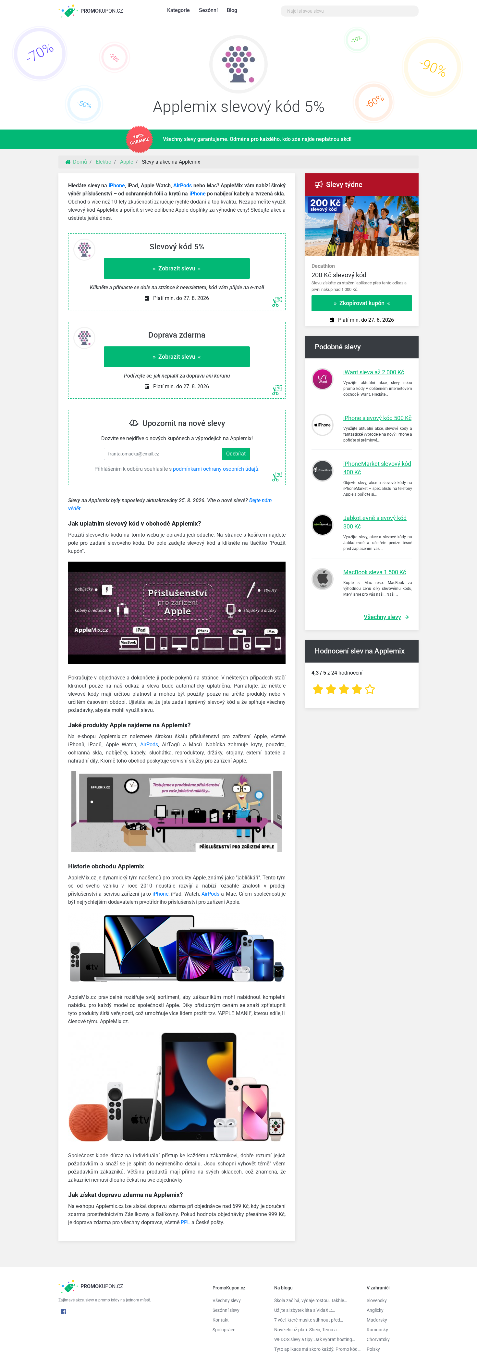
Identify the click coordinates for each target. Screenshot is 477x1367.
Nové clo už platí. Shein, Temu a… (307, 1329)
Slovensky (377, 1300)
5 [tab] (375, 202)
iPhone (117, 185)
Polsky (373, 1349)
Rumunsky (377, 1329)
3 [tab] (355, 202)
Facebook (63, 1311)
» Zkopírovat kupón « (362, 303)
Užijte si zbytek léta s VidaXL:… (304, 1310)
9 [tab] (413, 202)
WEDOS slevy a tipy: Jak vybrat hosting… (314, 1339)
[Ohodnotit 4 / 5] (356, 689)
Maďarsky (377, 1320)
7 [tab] (394, 202)
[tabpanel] (362, 274)
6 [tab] (384, 202)
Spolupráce (224, 1329)
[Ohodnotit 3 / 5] (343, 689)
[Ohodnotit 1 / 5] (318, 689)
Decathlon (323, 266)
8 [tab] (404, 202)
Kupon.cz (101, 11)
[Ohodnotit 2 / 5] (330, 689)
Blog (232, 10)
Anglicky (375, 1310)
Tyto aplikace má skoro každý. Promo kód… (315, 1349)
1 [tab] (336, 202)
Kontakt (221, 1320)
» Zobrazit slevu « (177, 268)
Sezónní (208, 10)
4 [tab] (365, 202)
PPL (185, 1222)
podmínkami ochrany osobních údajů (215, 469)
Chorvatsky (378, 1339)
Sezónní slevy (226, 1310)
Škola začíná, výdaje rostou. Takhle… (310, 1300)
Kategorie (178, 10)
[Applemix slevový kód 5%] (238, 66)
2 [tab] (345, 202)
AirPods (182, 185)
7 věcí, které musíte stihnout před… (308, 1320)
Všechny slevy (382, 617)
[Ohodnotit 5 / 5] (369, 689)
